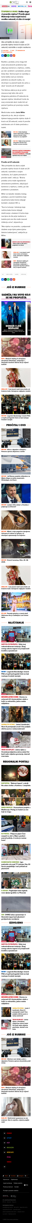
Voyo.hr (14, 1202)
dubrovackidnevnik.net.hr (10, 1212)
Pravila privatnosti (8, 1187)
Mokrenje (23, 274)
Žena (9, 1157)
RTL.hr (4, 1202)
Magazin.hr (21, 50)
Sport (9, 1138)
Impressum (6, 1179)
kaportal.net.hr (24, 1207)
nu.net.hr (5, 1214)
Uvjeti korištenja (7, 1183)
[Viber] (11, 55)
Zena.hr (9, 1202)
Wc (3, 274)
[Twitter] (5, 55)
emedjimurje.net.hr (8, 1207)
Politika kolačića (18, 1183)
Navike (16, 274)
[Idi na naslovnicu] (15, 4)
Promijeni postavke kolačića (10, 1190)
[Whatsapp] (8, 55)
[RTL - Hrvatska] (6, 1196)
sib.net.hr (16, 1207)
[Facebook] (2, 55)
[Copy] (14, 55)
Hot (8, 1142)
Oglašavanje (14, 1179)
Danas (9, 1133)
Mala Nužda (9, 274)
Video (9, 1162)
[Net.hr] (13, 1196)
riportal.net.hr (16, 1209)
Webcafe (10, 1152)
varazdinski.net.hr (7, 1209)
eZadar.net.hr (21, 1212)
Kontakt (16, 1187)
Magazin (10, 1147)
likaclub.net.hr (12, 1214)
